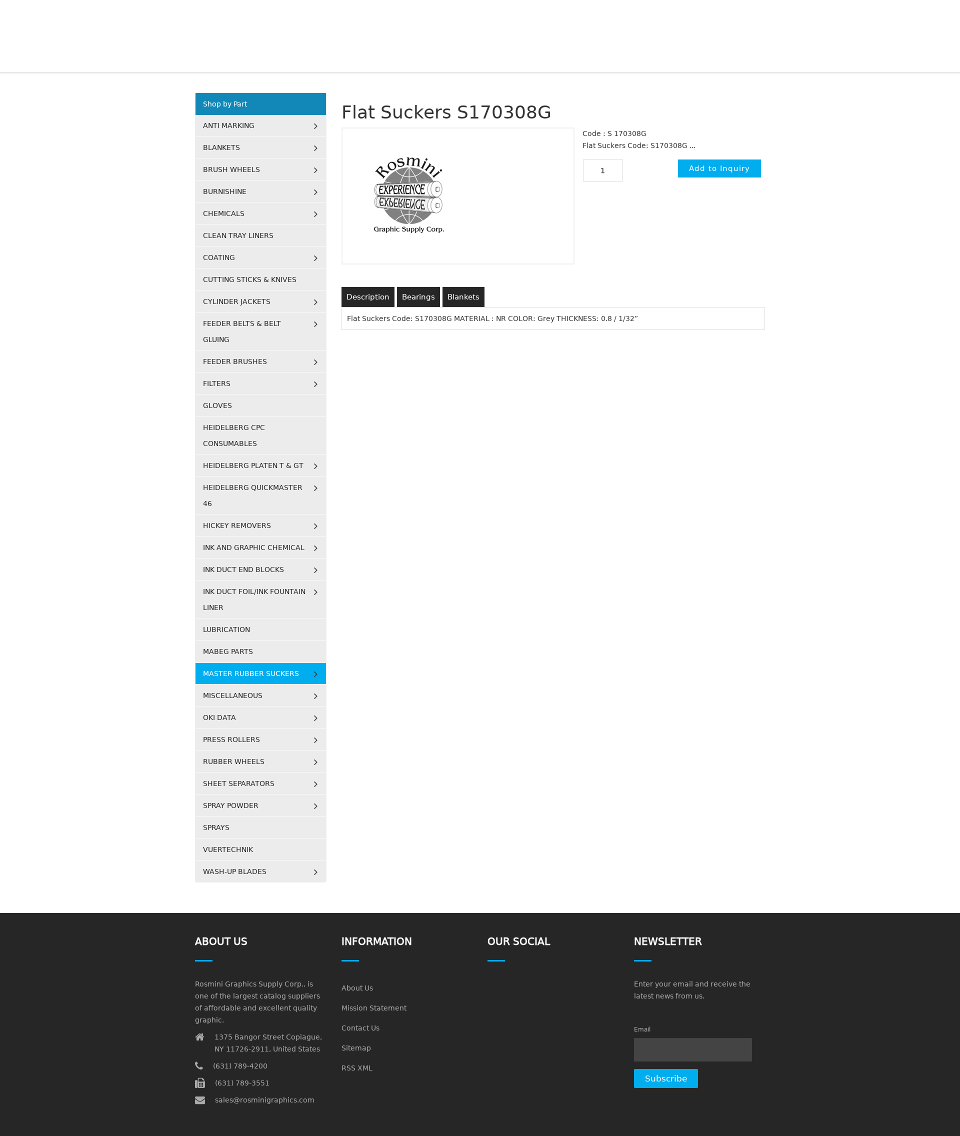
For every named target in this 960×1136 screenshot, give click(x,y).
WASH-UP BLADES (234, 872)
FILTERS (216, 384)
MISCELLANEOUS (232, 696)
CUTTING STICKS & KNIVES (249, 280)
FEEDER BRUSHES (235, 362)
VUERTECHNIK (228, 850)
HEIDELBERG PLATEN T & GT (253, 466)
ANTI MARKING (228, 126)
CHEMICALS (223, 214)
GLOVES (217, 406)
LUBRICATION (226, 630)
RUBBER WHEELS (233, 762)
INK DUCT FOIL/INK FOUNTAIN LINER (254, 600)
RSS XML (357, 1068)
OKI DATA (219, 718)
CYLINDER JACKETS (236, 302)
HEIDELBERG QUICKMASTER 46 (252, 496)
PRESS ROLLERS (231, 740)
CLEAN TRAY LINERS (238, 236)
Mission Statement (374, 1008)
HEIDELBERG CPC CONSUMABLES (234, 436)
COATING (219, 258)
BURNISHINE (224, 192)
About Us (357, 988)
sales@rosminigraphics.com (264, 1100)
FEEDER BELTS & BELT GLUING (242, 332)
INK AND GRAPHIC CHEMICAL (253, 548)
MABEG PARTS (228, 652)
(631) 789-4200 (240, 1066)
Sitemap (356, 1048)
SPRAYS (216, 828)
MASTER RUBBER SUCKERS (251, 674)
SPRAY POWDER (230, 806)
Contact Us (361, 1028)
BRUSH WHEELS (231, 170)
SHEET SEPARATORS (238, 784)
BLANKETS (221, 148)
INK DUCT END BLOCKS (243, 570)
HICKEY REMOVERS (237, 526)
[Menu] (760, 12)
